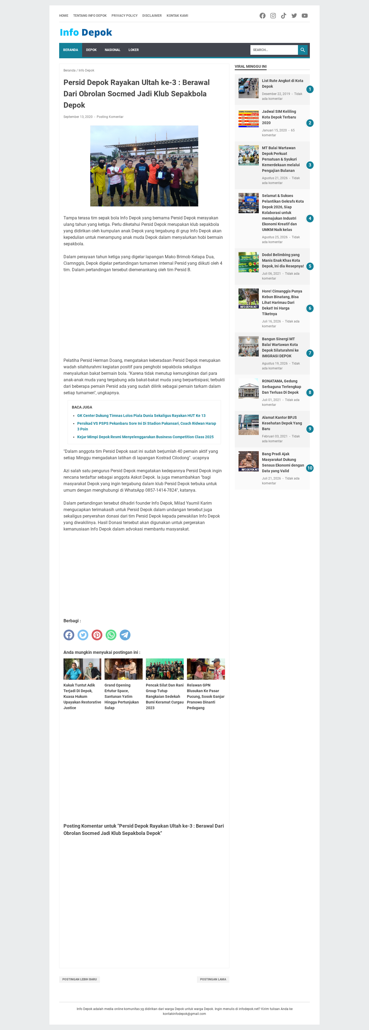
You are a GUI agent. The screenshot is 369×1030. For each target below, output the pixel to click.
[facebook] (68, 635)
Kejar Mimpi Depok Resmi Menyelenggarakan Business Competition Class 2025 (145, 437)
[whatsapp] (111, 635)
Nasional (112, 50)
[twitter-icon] (294, 15)
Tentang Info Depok (90, 16)
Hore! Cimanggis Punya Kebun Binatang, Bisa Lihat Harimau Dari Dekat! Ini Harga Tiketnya (282, 302)
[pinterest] (97, 635)
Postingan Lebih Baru (79, 979)
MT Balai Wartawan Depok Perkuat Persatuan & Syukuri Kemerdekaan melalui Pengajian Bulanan (281, 159)
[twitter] (83, 635)
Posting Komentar (110, 117)
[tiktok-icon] (284, 15)
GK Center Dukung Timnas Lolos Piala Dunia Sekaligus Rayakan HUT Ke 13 (141, 415)
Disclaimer (152, 16)
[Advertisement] (144, 315)
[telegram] (125, 635)
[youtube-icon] (305, 15)
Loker (134, 50)
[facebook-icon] (263, 15)
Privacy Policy (124, 16)
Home (63, 16)
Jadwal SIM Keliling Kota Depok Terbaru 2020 (279, 117)
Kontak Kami (177, 16)
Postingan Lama (213, 979)
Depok (91, 50)
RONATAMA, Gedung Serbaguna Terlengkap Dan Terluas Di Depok (281, 387)
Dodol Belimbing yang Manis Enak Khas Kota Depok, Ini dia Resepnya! (283, 260)
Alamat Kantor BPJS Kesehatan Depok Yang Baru (282, 423)
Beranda (70, 50)
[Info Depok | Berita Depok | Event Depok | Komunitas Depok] (86, 33)
